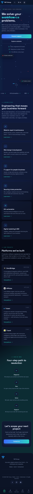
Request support (16, 36)
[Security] (19, 83)
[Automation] (17, 83)
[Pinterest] (20, 482)
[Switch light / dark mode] (14, 2)
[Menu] (24, 2)
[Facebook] (12, 482)
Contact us (16, 441)
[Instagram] (16, 482)
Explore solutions (16, 41)
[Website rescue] (14, 83)
